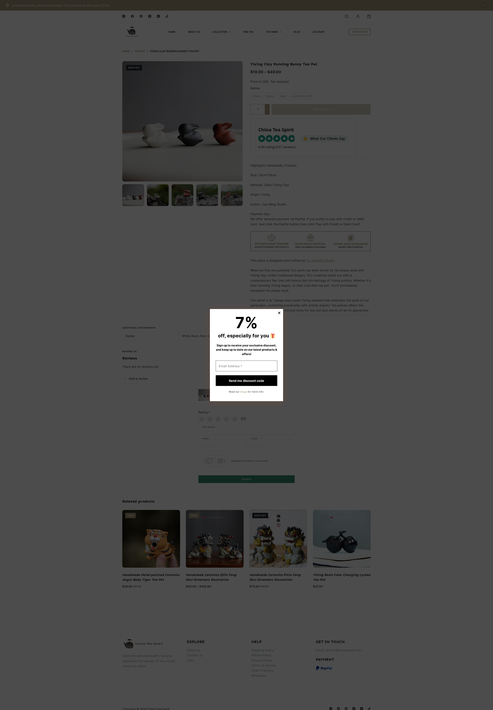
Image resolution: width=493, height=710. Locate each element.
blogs (243, 391)
